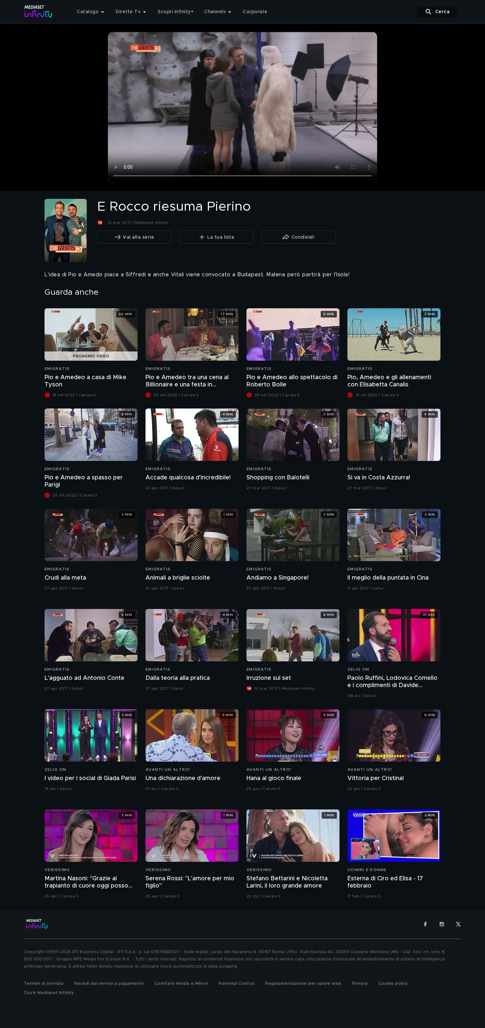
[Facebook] (425, 924)
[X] (458, 924)
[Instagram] (442, 924)
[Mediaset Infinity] (38, 11)
